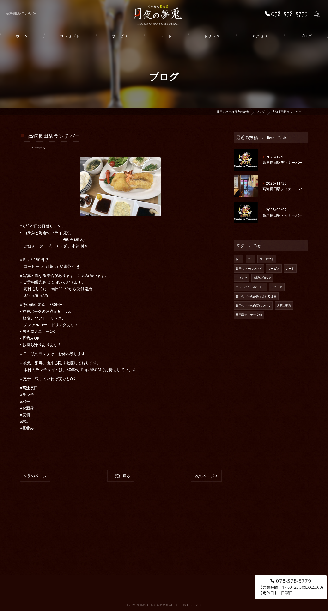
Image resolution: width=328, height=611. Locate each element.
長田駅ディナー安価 (249, 315)
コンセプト (266, 259)
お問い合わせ (262, 278)
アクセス (277, 287)
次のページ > (206, 475)
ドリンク (241, 278)
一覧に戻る (121, 475)
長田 (238, 259)
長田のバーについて (249, 268)
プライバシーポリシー (250, 287)
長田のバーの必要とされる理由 (256, 296)
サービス (274, 268)
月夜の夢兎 (284, 305)
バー (250, 259)
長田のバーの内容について (253, 305)
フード (290, 268)
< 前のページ (35, 475)
